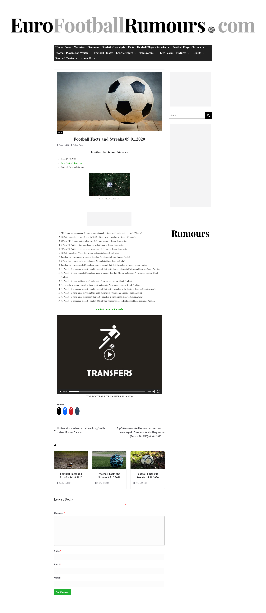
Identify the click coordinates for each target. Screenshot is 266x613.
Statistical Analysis (113, 47)
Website (57, 577)
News (68, 47)
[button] (109, 354)
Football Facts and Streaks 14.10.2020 (147, 475)
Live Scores (166, 53)
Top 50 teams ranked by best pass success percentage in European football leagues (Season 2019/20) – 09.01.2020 (139, 432)
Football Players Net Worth (71, 53)
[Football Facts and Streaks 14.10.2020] (148, 453)
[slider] (107, 391)
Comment (59, 513)
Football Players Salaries (151, 47)
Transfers (80, 47)
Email (57, 564)
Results (197, 53)
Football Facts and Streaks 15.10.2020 (109, 475)
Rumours (93, 47)
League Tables (124, 53)
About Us (86, 58)
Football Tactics (64, 58)
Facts (131, 47)
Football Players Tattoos (187, 47)
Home (59, 47)
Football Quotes (103, 53)
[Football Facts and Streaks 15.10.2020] (109, 453)
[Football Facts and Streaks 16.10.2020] (71, 453)
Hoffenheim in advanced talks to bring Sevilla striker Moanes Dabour (81, 430)
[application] (109, 354)
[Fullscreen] (158, 391)
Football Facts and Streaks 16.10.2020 (71, 475)
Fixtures (181, 53)
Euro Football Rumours (71, 162)
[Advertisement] (109, 219)
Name (57, 550)
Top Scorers (146, 53)
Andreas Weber (78, 145)
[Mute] (153, 391)
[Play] (60, 391)
